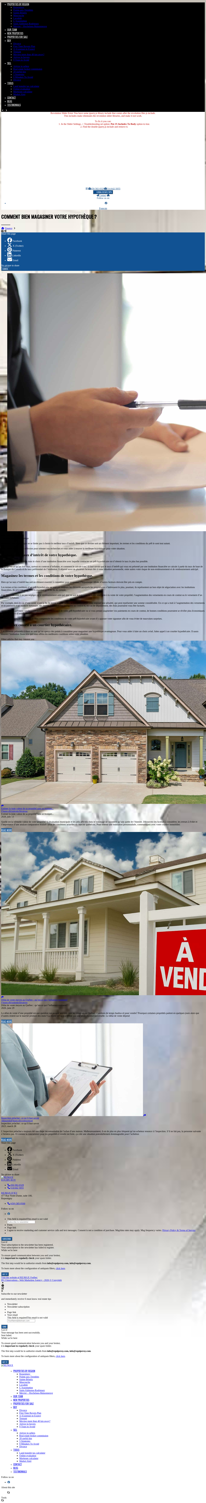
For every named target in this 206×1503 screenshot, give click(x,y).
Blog (9, 101)
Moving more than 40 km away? (28, 54)
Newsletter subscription (18, 1306)
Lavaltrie (17, 18)
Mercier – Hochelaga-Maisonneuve (30, 26)
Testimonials (14, 105)
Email (15, 260)
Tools (10, 83)
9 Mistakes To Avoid (23, 77)
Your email (12, 1315)
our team (12, 29)
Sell (9, 63)
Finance (8, 228)
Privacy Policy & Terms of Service (178, 1230)
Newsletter (12, 1304)
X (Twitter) (18, 246)
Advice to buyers (21, 57)
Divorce (17, 43)
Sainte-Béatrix (20, 12)
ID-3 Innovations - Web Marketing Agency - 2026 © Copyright (31, 1280)
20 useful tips (19, 71)
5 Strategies (18, 74)
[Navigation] (87, 188)
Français (103, 208)
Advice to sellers (21, 66)
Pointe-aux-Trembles (23, 10)
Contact (11, 97)
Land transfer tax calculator (26, 86)
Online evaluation (21, 89)
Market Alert (19, 94)
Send (4, 1326)
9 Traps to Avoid (21, 60)
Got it (5, 1274)
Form (9, 1225)
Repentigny (18, 7)
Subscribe (6, 1238)
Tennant (17, 51)
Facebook (17, 241)
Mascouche (18, 15)
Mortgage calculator (22, 91)
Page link (11, 1227)
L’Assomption (20, 21)
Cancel (5, 268)
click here (60, 1268)
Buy (9, 40)
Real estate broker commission (27, 69)
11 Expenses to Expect (24, 49)
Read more (6, 830)
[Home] (108, 195)
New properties (15, 33)
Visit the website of (19, 1277)
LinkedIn (16, 255)
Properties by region (18, 4)
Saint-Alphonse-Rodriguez (26, 23)
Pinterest (17, 250)
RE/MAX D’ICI (9, 1193)
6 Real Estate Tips (104, 192)
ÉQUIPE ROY (8, 1180)
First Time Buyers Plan (24, 46)
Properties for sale (17, 37)
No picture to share (10, 265)
